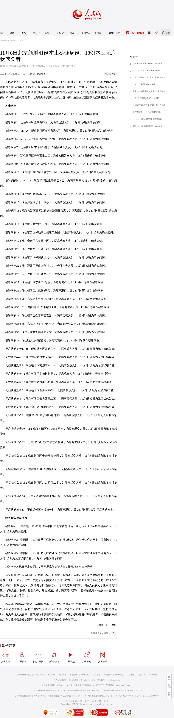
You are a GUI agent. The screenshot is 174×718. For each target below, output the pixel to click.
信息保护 (141, 675)
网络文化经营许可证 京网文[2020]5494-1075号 (67, 696)
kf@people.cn (62, 685)
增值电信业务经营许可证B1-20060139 (83, 691)
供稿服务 (96, 675)
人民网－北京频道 (37, 74)
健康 (22, 41)
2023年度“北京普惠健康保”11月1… (147, 70)
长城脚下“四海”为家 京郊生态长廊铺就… (150, 105)
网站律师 (130, 675)
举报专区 (85, 32)
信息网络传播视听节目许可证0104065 (30, 696)
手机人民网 (37, 661)
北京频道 (13, 41)
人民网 (3, 41)
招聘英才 (62, 675)
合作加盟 (85, 675)
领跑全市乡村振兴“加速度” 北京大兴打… (150, 91)
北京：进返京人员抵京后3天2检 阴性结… (150, 77)
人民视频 (70, 661)
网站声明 (119, 675)
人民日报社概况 (24, 675)
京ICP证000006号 (126, 696)
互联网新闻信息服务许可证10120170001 (48, 691)
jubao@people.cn (113, 680)
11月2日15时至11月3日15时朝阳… (147, 98)
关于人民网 (39, 675)
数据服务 (108, 675)
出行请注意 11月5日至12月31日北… (148, 112)
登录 (167, 32)
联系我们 (153, 675)
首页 (2, 32)
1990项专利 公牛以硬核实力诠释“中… (148, 64)
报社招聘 (51, 675)
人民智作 (102, 661)
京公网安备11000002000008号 (147, 696)
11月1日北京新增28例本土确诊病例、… (149, 126)
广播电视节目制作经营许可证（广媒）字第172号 (122, 691)
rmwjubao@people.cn (124, 685)
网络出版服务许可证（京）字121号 (102, 696)
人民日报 (5, 661)
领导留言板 (54, 661)
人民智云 (86, 661)
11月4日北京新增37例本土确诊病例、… (149, 119)
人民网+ (22, 661)
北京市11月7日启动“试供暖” (144, 84)
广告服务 (74, 675)
